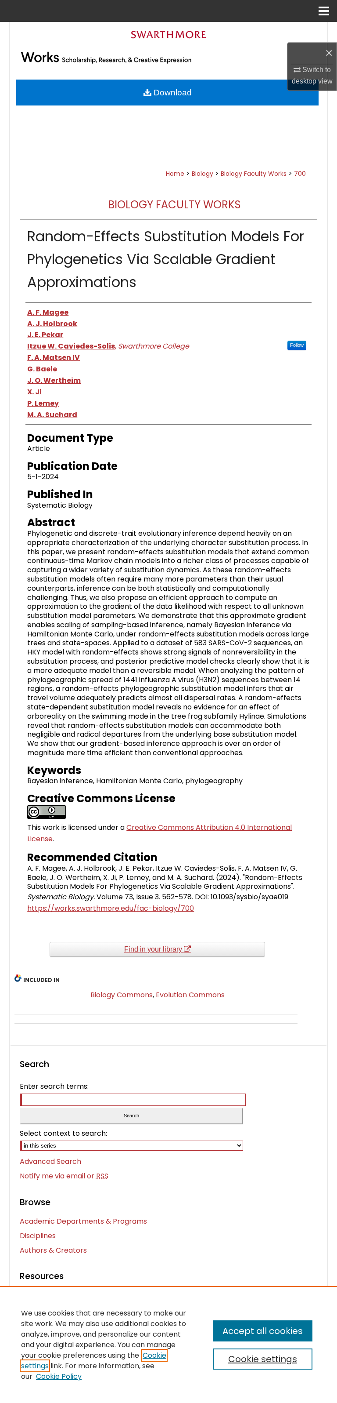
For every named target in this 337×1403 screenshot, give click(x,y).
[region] (168, 1344)
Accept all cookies (262, 1331)
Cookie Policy (59, 1376)
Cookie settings (262, 1359)
